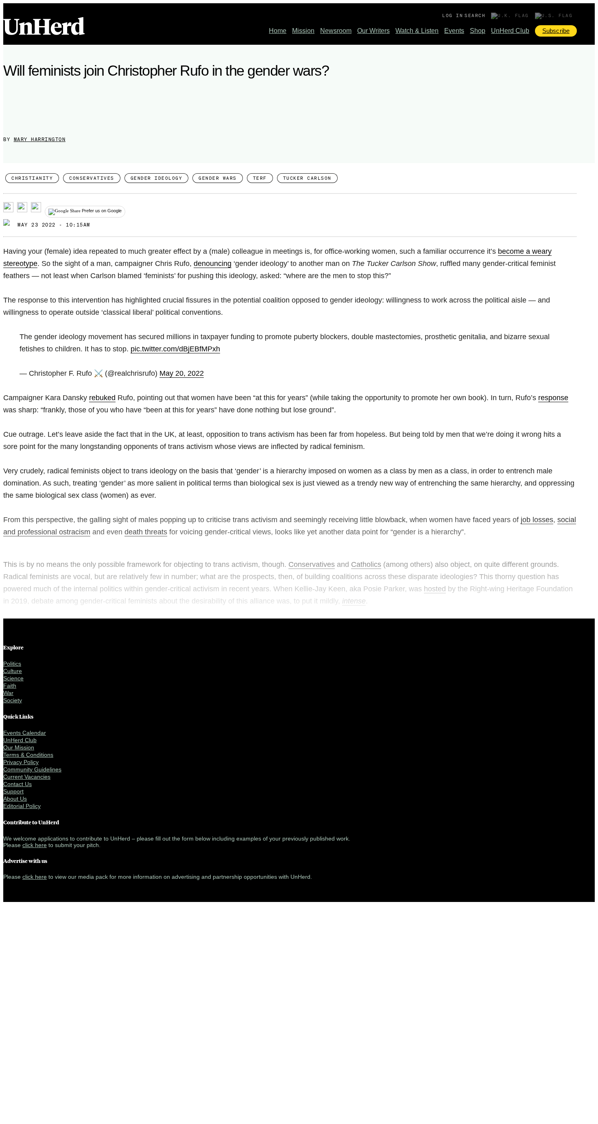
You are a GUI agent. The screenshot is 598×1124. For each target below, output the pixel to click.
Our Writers (373, 30)
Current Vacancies (26, 776)
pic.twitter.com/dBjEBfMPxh (175, 349)
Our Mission (18, 747)
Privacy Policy (21, 762)
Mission (303, 30)
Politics (12, 663)
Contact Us (17, 784)
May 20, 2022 (181, 373)
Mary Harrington (40, 139)
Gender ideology (157, 178)
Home (277, 30)
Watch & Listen (417, 30)
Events (454, 30)
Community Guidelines (32, 769)
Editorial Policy (22, 806)
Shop (477, 30)
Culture (12, 671)
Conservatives (91, 178)
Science (13, 678)
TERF (260, 178)
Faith (9, 685)
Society (12, 700)
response (553, 398)
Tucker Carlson (307, 178)
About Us (15, 798)
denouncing (212, 263)
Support (13, 791)
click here (34, 845)
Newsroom (335, 30)
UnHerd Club (510, 30)
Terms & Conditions (28, 755)
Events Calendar (24, 733)
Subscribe (556, 30)
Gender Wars (218, 178)
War (8, 693)
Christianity (32, 178)
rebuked (102, 398)
